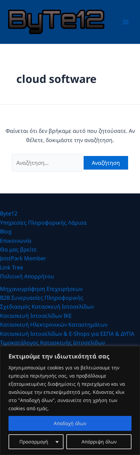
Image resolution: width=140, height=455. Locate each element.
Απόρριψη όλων (99, 441)
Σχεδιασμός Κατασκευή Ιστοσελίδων (47, 306)
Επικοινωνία (15, 240)
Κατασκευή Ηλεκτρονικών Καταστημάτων (53, 324)
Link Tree (11, 267)
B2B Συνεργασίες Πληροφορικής (41, 297)
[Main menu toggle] (125, 22)
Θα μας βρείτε (18, 249)
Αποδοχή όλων (70, 423)
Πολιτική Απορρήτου (27, 276)
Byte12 (8, 213)
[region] (70, 400)
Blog (6, 231)
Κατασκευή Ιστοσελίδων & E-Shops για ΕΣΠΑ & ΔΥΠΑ (67, 333)
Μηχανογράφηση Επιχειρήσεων (41, 289)
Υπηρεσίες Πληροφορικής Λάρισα (43, 222)
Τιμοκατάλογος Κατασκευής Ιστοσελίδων (52, 342)
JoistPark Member (23, 258)
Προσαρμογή (33, 441)
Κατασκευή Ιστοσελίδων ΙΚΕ (36, 315)
